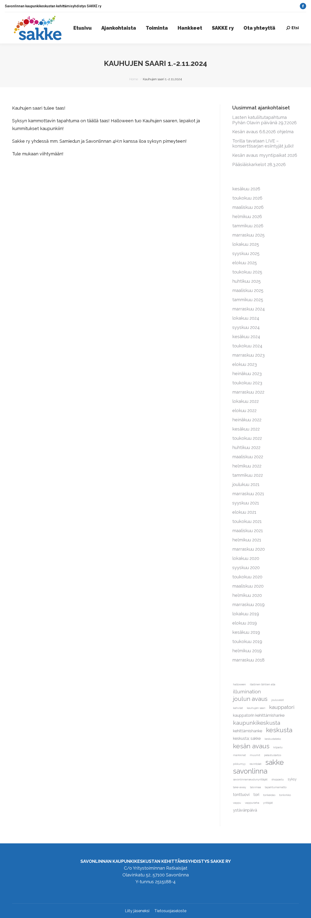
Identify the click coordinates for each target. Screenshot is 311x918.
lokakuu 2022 (245, 401)
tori (256, 794)
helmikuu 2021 (246, 539)
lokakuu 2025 (245, 244)
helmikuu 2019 (247, 650)
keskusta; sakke (247, 738)
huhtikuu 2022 (246, 447)
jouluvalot (277, 699)
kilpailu (278, 747)
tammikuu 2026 (247, 225)
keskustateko (273, 738)
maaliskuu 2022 (247, 456)
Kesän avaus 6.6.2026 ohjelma (263, 131)
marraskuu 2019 (248, 604)
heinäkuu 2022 (246, 419)
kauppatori (281, 707)
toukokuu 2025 (247, 271)
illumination (247, 691)
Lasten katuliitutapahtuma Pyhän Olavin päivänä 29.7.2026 (264, 120)
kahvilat (238, 707)
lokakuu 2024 (245, 318)
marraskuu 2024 (248, 308)
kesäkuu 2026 (246, 188)
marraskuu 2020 (248, 549)
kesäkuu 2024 (246, 336)
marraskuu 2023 (248, 355)
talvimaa (255, 787)
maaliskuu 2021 (247, 530)
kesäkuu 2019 (246, 632)
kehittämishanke (247, 731)
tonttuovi (241, 794)
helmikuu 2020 (247, 595)
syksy (292, 779)
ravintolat (255, 763)
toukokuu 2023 (247, 382)
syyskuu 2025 (245, 253)
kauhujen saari (256, 707)
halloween (239, 684)
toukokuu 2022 (247, 438)
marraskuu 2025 (248, 235)
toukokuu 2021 (247, 521)
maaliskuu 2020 (248, 586)
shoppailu (277, 779)
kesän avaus (251, 746)
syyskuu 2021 (245, 502)
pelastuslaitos (272, 755)
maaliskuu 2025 (247, 290)
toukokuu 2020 (247, 576)
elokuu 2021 (244, 512)
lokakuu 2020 (245, 558)
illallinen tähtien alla (262, 684)
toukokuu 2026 (247, 198)
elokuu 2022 (244, 410)
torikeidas (269, 795)
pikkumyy (239, 763)
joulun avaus (250, 699)
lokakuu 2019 (245, 613)
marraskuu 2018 (248, 659)
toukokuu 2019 (247, 641)
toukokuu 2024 (247, 345)
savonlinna (250, 771)
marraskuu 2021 (248, 493)
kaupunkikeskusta (256, 722)
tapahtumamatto (275, 787)
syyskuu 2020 (246, 567)
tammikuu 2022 (247, 475)
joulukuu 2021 (245, 484)
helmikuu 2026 (247, 216)
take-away (239, 787)
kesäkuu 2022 (246, 429)
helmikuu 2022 (246, 465)
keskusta (279, 730)
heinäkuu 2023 (247, 373)
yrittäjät (268, 802)
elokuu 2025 (244, 262)
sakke (274, 762)
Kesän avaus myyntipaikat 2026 (264, 155)
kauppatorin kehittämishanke (259, 715)
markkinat (239, 755)
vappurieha (252, 802)
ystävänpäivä (245, 810)
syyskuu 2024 (246, 327)
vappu (237, 802)
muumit (255, 755)
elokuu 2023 (244, 364)
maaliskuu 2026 (248, 207)
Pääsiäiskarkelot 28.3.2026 (259, 164)
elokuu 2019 (244, 623)
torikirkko (285, 795)
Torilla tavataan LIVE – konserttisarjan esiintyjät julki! (263, 143)
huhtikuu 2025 (246, 281)
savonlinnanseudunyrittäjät (250, 779)
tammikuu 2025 (247, 299)
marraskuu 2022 (248, 392)
